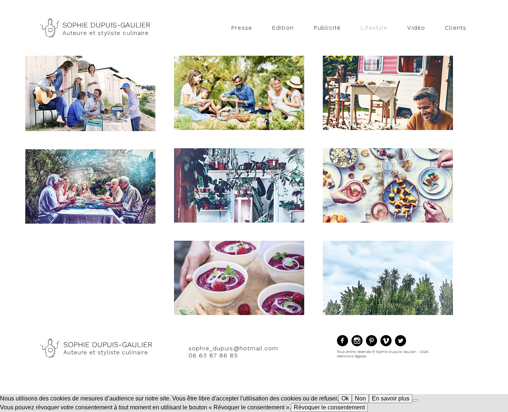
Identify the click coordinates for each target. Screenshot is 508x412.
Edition (283, 27)
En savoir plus (390, 398)
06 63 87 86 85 (213, 355)
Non (360, 398)
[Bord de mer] (90, 129)
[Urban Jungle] (239, 220)
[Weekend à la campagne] (388, 128)
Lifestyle (374, 27)
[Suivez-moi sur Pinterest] (373, 346)
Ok (345, 398)
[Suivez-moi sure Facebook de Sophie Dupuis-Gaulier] (344, 346)
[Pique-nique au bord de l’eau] (239, 128)
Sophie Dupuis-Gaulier (106, 24)
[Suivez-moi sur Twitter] (401, 346)
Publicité (327, 27)
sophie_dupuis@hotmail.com (233, 348)
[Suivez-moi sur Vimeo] (387, 346)
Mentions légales (351, 356)
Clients (455, 27)
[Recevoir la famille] (90, 221)
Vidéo (416, 27)
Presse (241, 27)
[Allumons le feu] (388, 313)
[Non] (415, 400)
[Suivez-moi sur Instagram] (358, 346)
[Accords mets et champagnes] (388, 220)
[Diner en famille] (239, 313)
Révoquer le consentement (329, 407)
